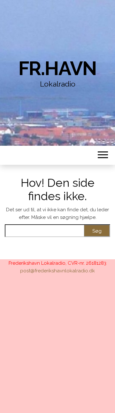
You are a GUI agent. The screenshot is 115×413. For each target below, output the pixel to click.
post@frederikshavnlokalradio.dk (57, 271)
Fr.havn (58, 68)
